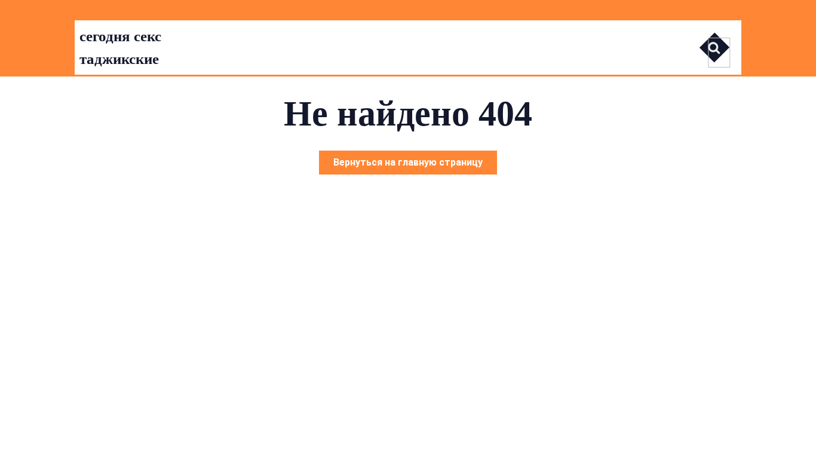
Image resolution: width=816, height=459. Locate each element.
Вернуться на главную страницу (415, 165)
